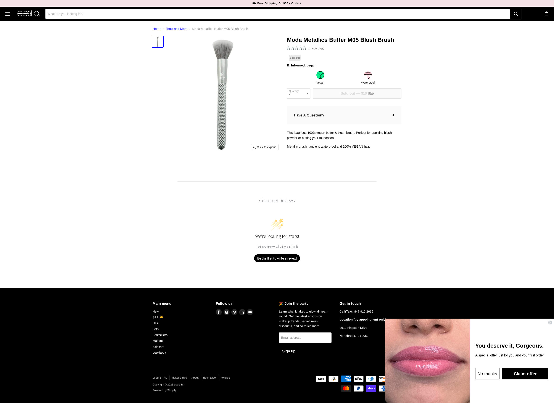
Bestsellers (160, 335)
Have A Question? (309, 115)
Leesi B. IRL (160, 377)
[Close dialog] (550, 322)
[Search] (516, 14)
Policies (225, 377)
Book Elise (209, 377)
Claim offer (525, 373)
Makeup (158, 340)
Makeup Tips (179, 377)
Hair (155, 323)
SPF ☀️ (158, 317)
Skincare (158, 346)
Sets (156, 329)
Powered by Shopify (164, 390)
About (195, 377)
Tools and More (176, 29)
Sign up (288, 351)
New (156, 311)
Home (157, 29)
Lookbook (159, 352)
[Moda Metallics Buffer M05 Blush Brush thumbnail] (157, 41)
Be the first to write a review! (277, 258)
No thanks (487, 373)
